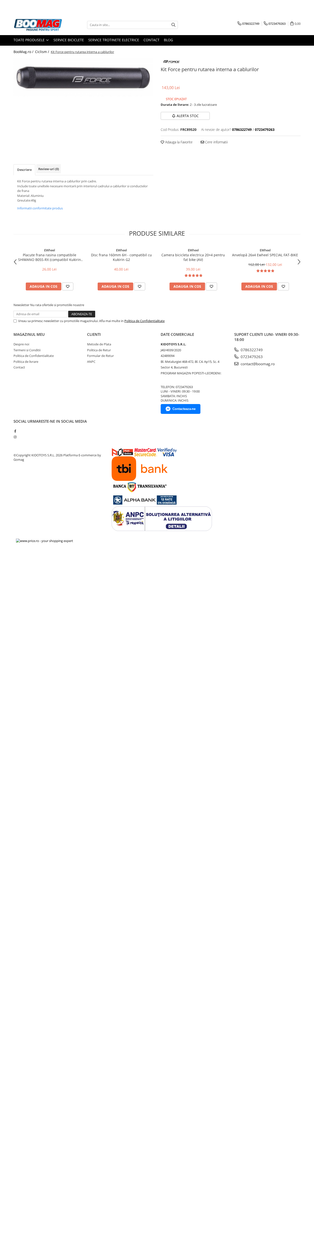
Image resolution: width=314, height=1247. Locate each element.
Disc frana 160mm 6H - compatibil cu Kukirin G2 (121, 257)
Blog (168, 40)
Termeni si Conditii (26, 350)
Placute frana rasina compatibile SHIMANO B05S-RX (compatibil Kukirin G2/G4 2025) (49, 257)
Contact (151, 40)
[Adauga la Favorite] (67, 286)
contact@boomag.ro (257, 363)
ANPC (91, 361)
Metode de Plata (99, 344)
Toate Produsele (29, 40)
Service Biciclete (68, 40)
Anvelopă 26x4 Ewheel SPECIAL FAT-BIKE (265, 255)
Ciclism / (42, 51)
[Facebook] (15, 431)
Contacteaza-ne (184, 409)
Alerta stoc (188, 115)
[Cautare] (173, 25)
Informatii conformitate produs (40, 208)
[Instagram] (15, 437)
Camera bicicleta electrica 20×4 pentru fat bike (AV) (193, 257)
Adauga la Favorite (178, 142)
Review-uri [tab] (48, 169)
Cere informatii (216, 142)
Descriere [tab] (24, 169)
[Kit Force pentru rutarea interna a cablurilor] (83, 77)
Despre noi (21, 344)
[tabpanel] (83, 77)
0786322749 (251, 349)
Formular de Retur (100, 355)
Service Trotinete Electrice (113, 40)
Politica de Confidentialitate (144, 321)
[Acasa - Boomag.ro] (38, 24)
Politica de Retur (99, 350)
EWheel (49, 250)
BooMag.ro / (23, 51)
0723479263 (251, 356)
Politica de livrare (25, 361)
